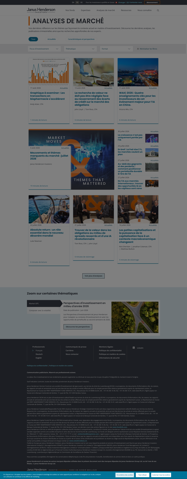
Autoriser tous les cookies (161, 475)
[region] (93, 475)
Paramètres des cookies (125, 475)
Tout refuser (142, 475)
